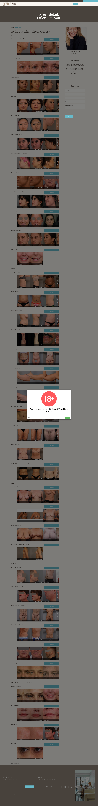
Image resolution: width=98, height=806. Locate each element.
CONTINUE (68, 417)
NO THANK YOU (61, 417)
